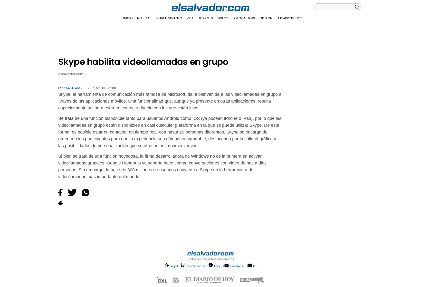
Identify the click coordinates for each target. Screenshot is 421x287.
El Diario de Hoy (289, 18)
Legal (174, 266)
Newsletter (237, 266)
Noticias (144, 18)
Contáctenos (195, 266)
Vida (190, 18)
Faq (217, 266)
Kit (255, 266)
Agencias (74, 88)
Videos (222, 18)
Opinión (265, 18)
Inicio (128, 18)
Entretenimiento (169, 18)
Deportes (205, 18)
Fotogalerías (244, 18)
